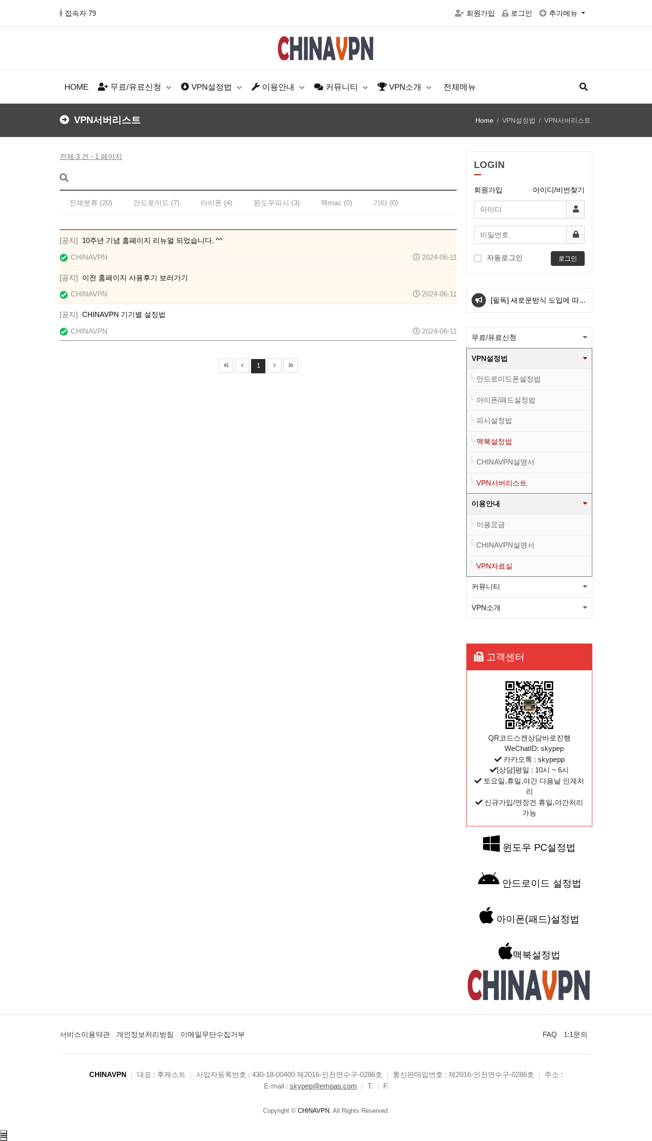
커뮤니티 (341, 87)
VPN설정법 (211, 87)
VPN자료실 (494, 566)
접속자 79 (80, 13)
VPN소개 (405, 87)
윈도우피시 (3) (276, 203)
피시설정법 (494, 420)
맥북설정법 (494, 441)
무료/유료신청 (136, 87)
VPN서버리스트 (501, 483)
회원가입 (480, 13)
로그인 (521, 13)
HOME (76, 87)
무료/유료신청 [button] (494, 337)
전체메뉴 (459, 87)
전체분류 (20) (90, 203)
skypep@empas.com (323, 1086)
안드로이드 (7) (156, 203)
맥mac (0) (336, 203)
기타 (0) (385, 203)
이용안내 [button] (486, 503)
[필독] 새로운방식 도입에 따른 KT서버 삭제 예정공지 (538, 304)
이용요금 (490, 524)
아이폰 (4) (216, 203)
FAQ (550, 1034)
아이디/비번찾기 (559, 190)
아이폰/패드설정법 (506, 400)
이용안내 (278, 87)
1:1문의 (576, 1034)
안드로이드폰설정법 (508, 379)
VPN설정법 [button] (490, 358)
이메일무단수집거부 (212, 1034)
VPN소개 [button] (486, 607)
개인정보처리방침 (145, 1034)
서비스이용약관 (85, 1034)
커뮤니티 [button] (486, 586)
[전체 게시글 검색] (583, 87)
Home (484, 120)
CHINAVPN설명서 (505, 462)
